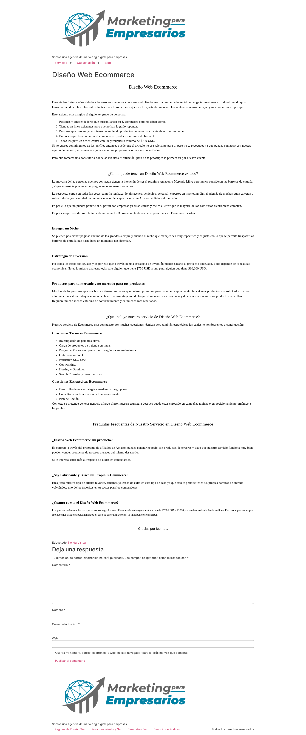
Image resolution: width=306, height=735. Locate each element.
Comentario (61, 564)
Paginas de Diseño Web (70, 729)
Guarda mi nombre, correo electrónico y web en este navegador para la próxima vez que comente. (121, 652)
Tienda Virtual (77, 542)
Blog (108, 62)
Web (55, 638)
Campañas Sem (138, 729)
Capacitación (86, 62)
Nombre (58, 609)
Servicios (61, 62)
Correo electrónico (66, 624)
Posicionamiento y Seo (107, 729)
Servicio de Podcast (167, 729)
